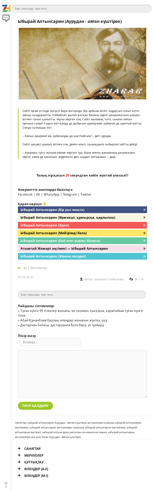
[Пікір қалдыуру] (6, 18)
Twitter (85, 194)
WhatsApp (52, 194)
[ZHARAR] (6, 6)
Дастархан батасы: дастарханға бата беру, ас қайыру (62, 325)
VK (38, 194)
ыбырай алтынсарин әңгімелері (105, 427)
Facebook (25, 194)
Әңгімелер (38, 268)
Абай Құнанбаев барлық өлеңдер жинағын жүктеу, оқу (63, 320)
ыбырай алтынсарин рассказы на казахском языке (74, 432)
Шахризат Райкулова (109, 279)
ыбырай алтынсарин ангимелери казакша (57, 427)
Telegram (70, 194)
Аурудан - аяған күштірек (65, 437)
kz (26, 268)
